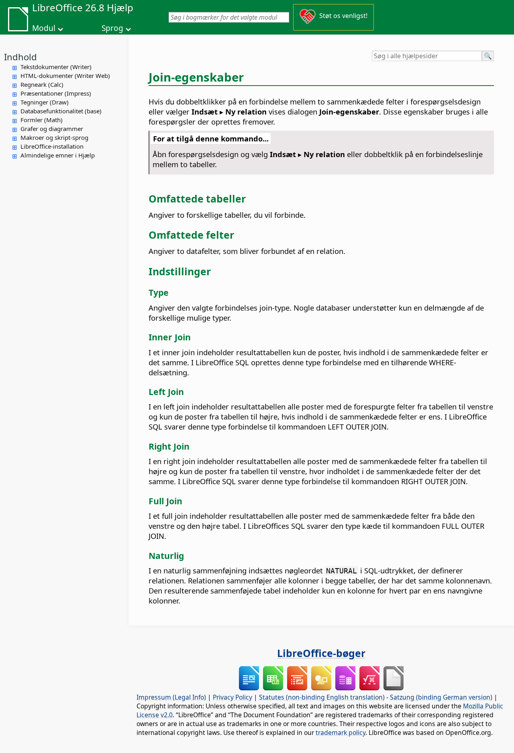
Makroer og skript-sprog (54, 137)
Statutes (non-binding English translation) (322, 697)
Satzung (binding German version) (441, 697)
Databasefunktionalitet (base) (61, 111)
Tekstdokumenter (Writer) (56, 67)
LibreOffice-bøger (321, 653)
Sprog (112, 28)
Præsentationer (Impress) (55, 93)
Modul (43, 28)
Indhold (20, 57)
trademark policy (340, 732)
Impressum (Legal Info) (171, 697)
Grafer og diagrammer (51, 129)
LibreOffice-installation (52, 146)
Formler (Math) (41, 120)
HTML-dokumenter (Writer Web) (65, 76)
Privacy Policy (232, 697)
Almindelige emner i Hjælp (57, 155)
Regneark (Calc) (41, 84)
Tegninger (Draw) (44, 102)
